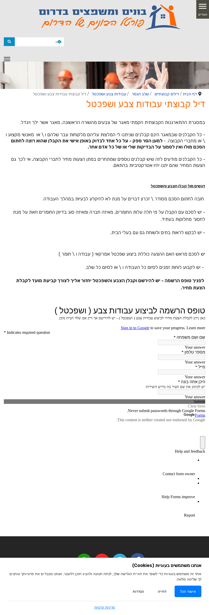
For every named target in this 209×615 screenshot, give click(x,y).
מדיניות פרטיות (104, 607)
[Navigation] (7, 59)
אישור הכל (188, 591)
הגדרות (138, 591)
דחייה (162, 591)
